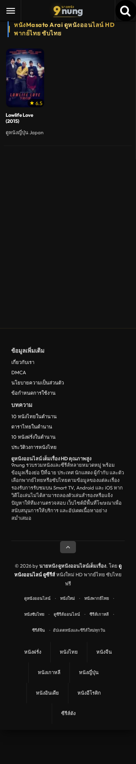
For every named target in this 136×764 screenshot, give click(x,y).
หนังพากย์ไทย (96, 598)
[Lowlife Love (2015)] (25, 78)
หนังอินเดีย (47, 693)
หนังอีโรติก (89, 693)
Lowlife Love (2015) (19, 118)
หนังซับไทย (34, 614)
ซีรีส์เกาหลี (99, 614)
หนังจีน (104, 652)
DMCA (18, 372)
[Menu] (10, 10)
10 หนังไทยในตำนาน (34, 416)
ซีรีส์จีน (38, 630)
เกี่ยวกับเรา (22, 362)
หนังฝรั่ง (32, 652)
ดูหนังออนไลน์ (37, 598)
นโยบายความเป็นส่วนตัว (37, 383)
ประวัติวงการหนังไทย (34, 447)
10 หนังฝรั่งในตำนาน (33, 437)
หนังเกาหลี (49, 672)
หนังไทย (69, 652)
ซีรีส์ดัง (68, 713)
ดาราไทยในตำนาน (31, 427)
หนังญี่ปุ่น (89, 672)
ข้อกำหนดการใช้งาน (33, 393)
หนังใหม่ (67, 598)
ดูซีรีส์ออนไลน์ (67, 614)
